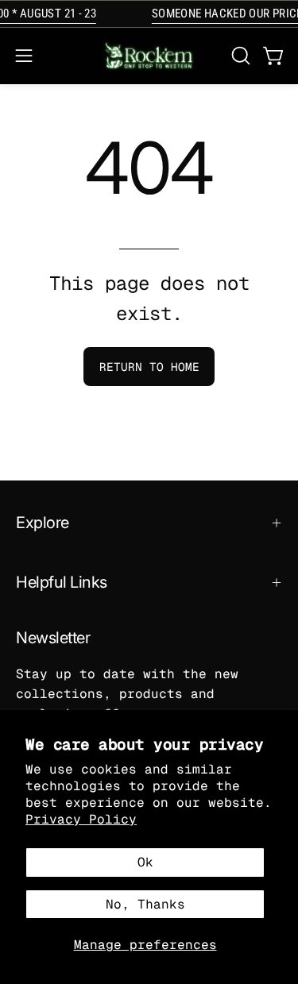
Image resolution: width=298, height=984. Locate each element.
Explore (42, 522)
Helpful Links (61, 582)
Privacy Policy (81, 819)
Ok (145, 862)
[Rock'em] (149, 56)
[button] (239, 55)
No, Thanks (145, 904)
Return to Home (149, 367)
